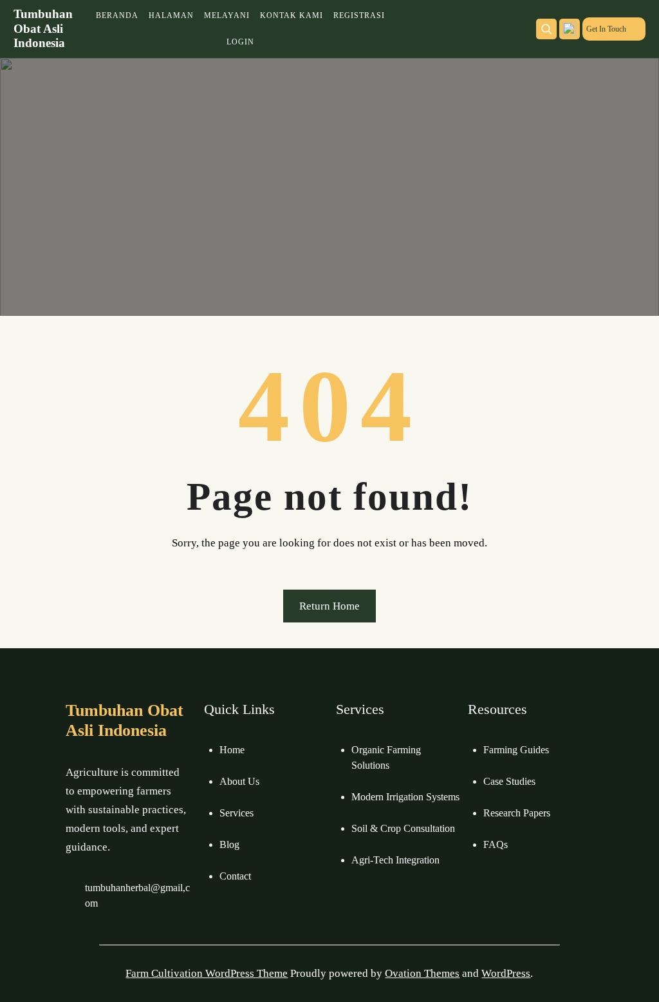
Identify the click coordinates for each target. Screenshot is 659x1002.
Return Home (329, 606)
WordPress (505, 973)
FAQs (495, 844)
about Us (239, 781)
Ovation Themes (422, 973)
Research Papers (516, 812)
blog (229, 844)
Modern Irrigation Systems (405, 796)
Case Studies (509, 781)
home (232, 749)
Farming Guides (516, 749)
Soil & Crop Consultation (403, 828)
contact (235, 876)
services (236, 812)
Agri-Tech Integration (395, 859)
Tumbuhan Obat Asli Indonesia (43, 28)
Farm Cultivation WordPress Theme (206, 973)
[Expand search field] (546, 29)
